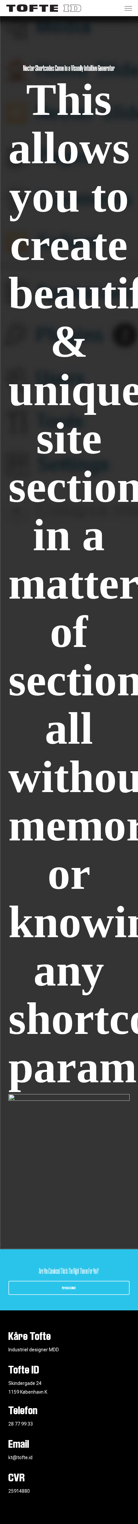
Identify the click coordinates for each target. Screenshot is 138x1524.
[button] (128, 8)
